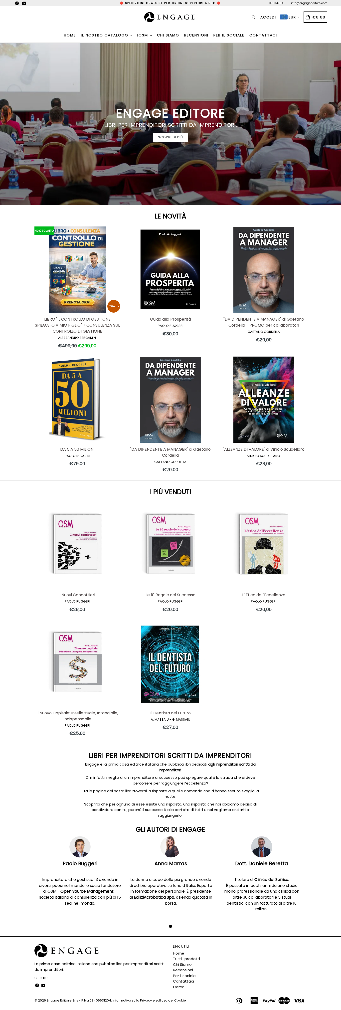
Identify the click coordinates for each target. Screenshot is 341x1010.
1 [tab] (170, 198)
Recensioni (196, 35)
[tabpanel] (170, 124)
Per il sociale (228, 35)
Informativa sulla (132, 1000)
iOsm (143, 35)
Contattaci (263, 35)
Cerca (178, 987)
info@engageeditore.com (309, 3)
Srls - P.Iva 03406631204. (92, 1000)
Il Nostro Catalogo (105, 35)
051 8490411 (277, 3)
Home (70, 35)
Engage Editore (59, 1000)
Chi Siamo (168, 35)
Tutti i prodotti (186, 958)
